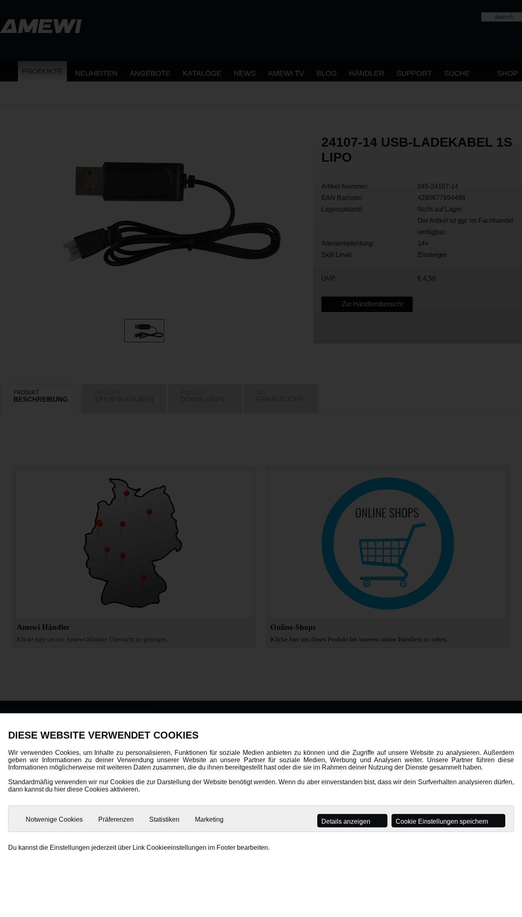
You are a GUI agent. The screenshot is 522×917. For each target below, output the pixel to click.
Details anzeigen (346, 821)
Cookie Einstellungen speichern (443, 821)
